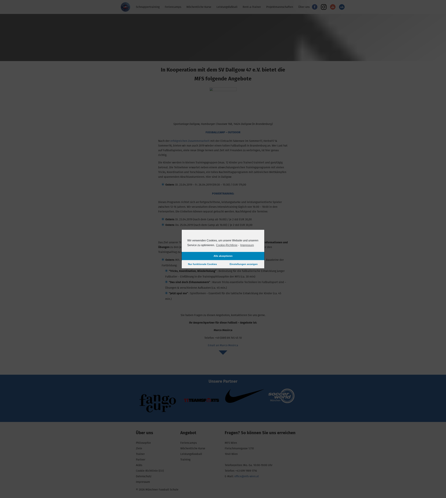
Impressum (247, 245)
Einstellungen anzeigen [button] (244, 264)
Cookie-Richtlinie (226, 245)
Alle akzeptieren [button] (223, 256)
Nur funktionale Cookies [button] (202, 264)
